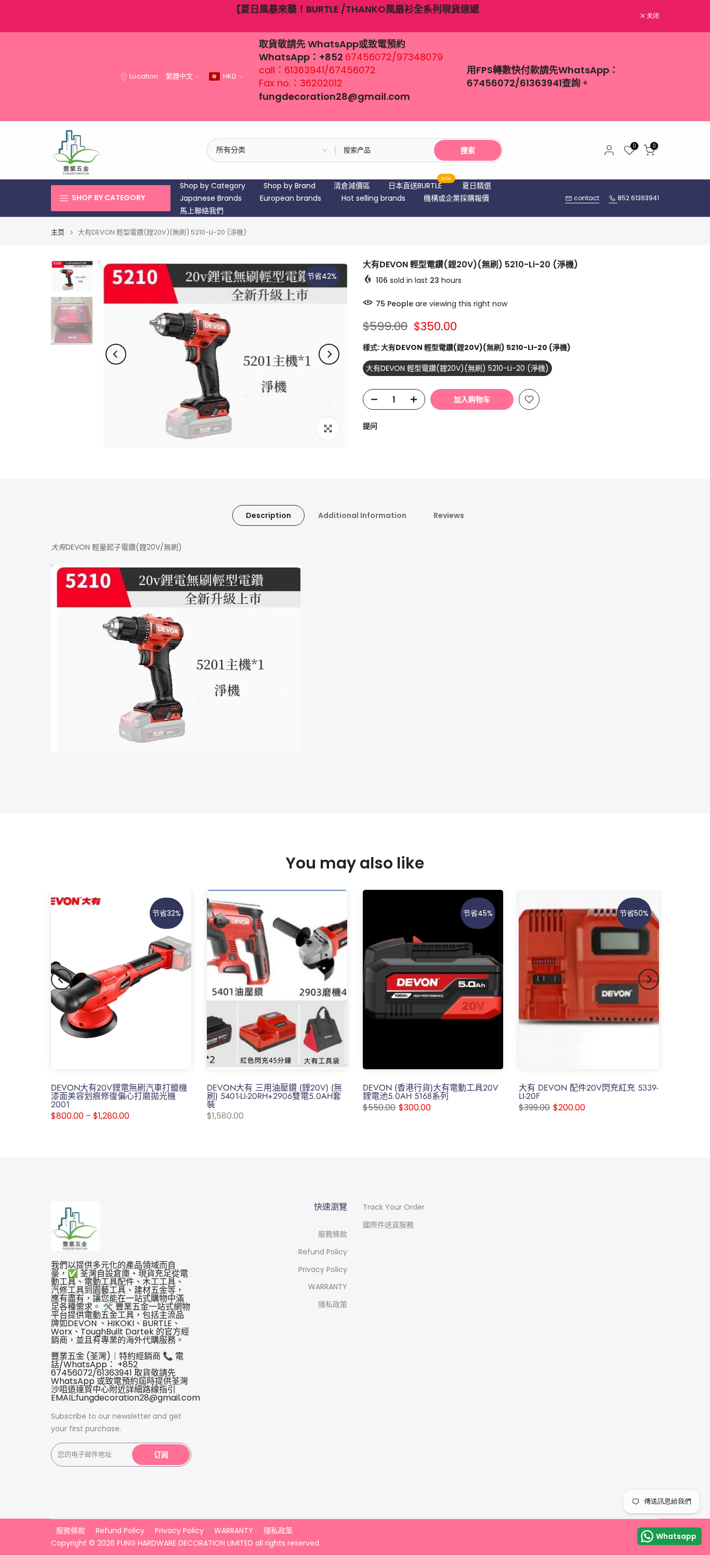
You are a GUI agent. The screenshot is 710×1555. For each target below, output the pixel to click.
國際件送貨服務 (388, 1225)
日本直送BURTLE (420, 185)
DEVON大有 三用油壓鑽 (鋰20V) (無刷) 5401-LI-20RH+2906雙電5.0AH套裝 (274, 1096)
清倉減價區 (352, 185)
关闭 (63, 16)
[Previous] (116, 354)
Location (143, 76)
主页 (57, 232)
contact (585, 197)
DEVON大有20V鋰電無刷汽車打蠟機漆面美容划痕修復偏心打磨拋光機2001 (119, 1096)
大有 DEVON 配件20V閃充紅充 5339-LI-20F (588, 1092)
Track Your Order (394, 1207)
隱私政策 (332, 1305)
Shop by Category (212, 185)
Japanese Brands (211, 198)
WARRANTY (327, 1287)
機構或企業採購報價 (456, 198)
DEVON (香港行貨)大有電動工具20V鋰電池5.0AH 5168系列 (430, 1092)
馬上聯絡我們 (201, 210)
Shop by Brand (289, 185)
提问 (370, 426)
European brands (290, 198)
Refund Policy (322, 1252)
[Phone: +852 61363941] (613, 198)
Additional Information (362, 515)
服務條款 (332, 1234)
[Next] (329, 354)
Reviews (448, 515)
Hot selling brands (373, 198)
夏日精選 (476, 185)
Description (268, 515)
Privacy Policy (322, 1270)
